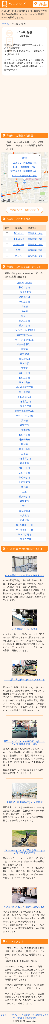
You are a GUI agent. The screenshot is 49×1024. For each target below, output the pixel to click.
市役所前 (24, 520)
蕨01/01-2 (19, 233)
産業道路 (24, 463)
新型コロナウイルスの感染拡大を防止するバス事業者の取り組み (24, 742)
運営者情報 (31, 1017)
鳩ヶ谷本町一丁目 (24, 525)
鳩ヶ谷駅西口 (24, 534)
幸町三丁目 (24, 301)
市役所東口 (24, 358)
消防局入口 (24, 297)
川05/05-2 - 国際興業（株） (24, 163)
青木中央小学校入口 (24, 339)
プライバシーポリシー (10, 1015)
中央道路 (24, 515)
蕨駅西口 (24, 425)
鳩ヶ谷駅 (24, 363)
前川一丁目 (24, 496)
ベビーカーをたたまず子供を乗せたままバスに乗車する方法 (24, 851)
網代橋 (24, 487)
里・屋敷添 (24, 392)
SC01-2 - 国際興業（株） (24, 175)
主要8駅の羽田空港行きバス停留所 (24, 802)
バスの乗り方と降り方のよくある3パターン (24, 681)
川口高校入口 (24, 396)
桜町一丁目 (24, 434)
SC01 (18, 250)
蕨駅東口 (24, 501)
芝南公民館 (24, 439)
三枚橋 (24, 453)
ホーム (5, 23)
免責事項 (20, 1017)
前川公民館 (24, 449)
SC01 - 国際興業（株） (24, 167)
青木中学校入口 (24, 335)
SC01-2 (18, 255)
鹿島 (24, 491)
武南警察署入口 (24, 344)
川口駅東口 (24, 482)
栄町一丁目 (24, 468)
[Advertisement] (24, 103)
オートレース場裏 (24, 415)
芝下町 (24, 368)
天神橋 (24, 420)
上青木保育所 (24, 292)
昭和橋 (24, 444)
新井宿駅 (24, 354)
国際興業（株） (35, 233)
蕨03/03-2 (18, 244)
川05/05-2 (18, 239)
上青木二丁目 (24, 406)
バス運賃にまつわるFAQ (24, 629)
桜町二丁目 (24, 287)
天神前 (24, 311)
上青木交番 (24, 430)
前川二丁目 (24, 320)
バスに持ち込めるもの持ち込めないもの (24, 906)
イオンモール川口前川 (24, 330)
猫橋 (24, 158)
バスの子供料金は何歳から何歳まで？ (24, 575)
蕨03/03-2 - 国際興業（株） (24, 171)
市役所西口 (24, 510)
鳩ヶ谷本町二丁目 (24, 387)
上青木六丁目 (24, 401)
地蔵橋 (24, 349)
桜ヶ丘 (24, 316)
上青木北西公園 (24, 282)
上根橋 (24, 306)
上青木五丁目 (24, 458)
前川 (24, 506)
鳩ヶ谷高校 (24, 382)
